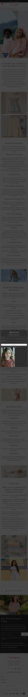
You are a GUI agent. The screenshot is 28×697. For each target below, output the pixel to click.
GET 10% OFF (13, 344)
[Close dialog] (26, 331)
